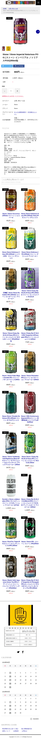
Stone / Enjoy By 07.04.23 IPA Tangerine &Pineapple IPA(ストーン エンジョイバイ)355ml (30, 336)
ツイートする (8, 66)
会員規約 (16, 731)
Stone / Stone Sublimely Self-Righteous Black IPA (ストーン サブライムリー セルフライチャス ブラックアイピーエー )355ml (11, 460)
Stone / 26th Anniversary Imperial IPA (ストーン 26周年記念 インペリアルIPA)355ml (30, 419)
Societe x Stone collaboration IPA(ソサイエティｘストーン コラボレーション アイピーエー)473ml (11, 502)
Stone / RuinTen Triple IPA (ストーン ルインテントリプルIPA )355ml (11, 543)
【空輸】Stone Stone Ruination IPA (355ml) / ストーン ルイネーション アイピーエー (11, 295)
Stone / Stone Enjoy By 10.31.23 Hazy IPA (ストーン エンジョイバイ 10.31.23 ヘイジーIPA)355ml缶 (11, 337)
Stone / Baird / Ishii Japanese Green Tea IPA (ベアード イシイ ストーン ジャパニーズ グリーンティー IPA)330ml (11, 584)
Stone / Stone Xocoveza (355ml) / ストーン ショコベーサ (11, 215)
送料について (6, 731)
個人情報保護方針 (26, 728)
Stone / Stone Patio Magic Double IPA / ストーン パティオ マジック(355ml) (11, 378)
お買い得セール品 (13, 8)
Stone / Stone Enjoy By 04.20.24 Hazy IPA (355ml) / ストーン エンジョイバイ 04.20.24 (30, 293)
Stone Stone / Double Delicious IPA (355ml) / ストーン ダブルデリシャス (11, 418)
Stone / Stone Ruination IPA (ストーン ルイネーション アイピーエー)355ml (30, 377)
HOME (4, 8)
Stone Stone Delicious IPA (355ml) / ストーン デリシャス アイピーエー (30, 254)
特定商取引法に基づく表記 (10, 728)
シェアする (19, 66)
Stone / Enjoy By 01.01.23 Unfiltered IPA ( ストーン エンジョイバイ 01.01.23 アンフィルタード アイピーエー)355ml (30, 503)
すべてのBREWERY (20, 112)
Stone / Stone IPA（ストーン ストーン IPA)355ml (30, 542)
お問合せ (24, 731)
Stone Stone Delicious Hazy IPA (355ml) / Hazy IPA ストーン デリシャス (30, 215)
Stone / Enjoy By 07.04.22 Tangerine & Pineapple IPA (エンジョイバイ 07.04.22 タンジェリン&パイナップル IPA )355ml (30, 584)
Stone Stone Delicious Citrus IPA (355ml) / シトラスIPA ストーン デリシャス (11, 255)
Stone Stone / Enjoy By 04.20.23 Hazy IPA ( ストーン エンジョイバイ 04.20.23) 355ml (30, 459)
